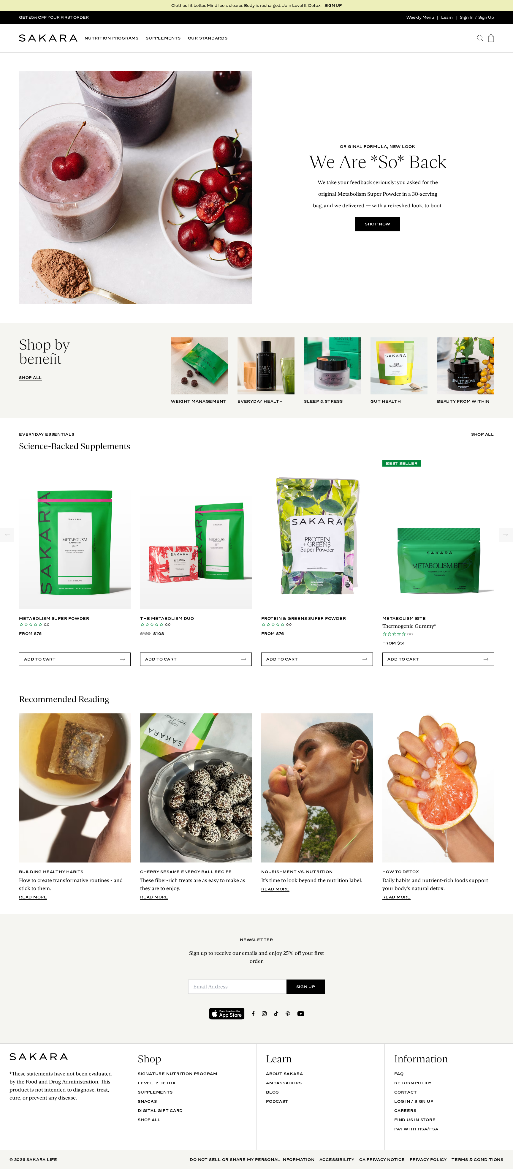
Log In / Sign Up (413, 1101)
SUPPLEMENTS (163, 38)
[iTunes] (288, 1013)
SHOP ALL (30, 377)
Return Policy (413, 1082)
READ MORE (33, 897)
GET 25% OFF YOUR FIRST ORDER (54, 17)
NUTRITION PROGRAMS (112, 38)
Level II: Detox (157, 1082)
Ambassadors (284, 1082)
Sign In (467, 17)
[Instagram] (264, 1013)
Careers (405, 1110)
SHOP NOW (377, 224)
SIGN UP (333, 5)
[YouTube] (300, 1013)
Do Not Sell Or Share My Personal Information (252, 1159)
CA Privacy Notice (382, 1159)
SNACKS (147, 1101)
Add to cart (40, 659)
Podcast (277, 1101)
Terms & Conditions (478, 1159)
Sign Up (486, 17)
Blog (272, 1092)
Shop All (149, 1119)
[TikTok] (276, 1013)
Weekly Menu (420, 17)
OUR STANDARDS (208, 38)
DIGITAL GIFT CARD (160, 1110)
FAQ (398, 1073)
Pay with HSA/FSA (416, 1129)
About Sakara (284, 1073)
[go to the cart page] (491, 38)
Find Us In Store (415, 1119)
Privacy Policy (428, 1159)
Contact (405, 1092)
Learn (447, 17)
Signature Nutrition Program (177, 1073)
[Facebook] (253, 1013)
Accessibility (336, 1159)
